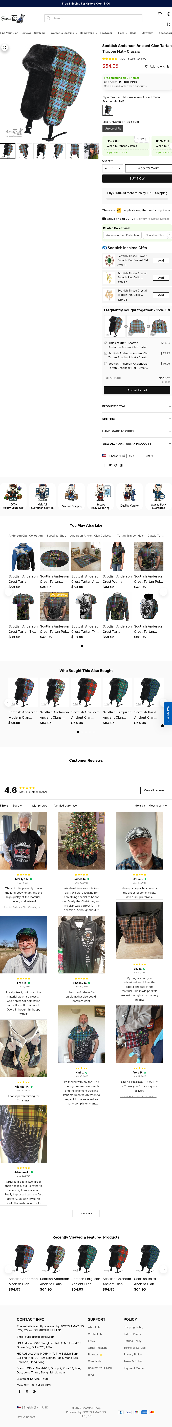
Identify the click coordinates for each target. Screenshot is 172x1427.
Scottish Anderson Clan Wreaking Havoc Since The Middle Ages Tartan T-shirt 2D (23, 907)
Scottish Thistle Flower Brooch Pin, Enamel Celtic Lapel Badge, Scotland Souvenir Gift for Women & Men (134, 258)
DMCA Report (26, 1417)
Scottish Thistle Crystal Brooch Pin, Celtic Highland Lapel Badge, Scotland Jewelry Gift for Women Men (133, 293)
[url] (132, 59)
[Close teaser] (162, 726)
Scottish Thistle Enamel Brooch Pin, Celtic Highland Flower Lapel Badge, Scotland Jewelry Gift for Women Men (133, 276)
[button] (168, 713)
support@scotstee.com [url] (39, 1336)
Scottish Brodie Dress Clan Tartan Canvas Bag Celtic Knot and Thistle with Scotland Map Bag (139, 1096)
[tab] (82, 646)
